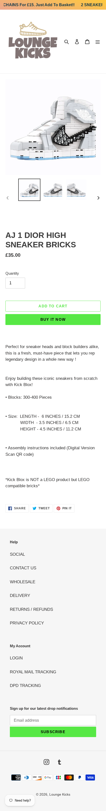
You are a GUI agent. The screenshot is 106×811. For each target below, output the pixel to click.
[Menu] (97, 41)
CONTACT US (23, 568)
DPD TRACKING (25, 685)
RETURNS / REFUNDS (31, 609)
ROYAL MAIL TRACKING (33, 672)
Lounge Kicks (59, 794)
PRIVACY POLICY (27, 623)
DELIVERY (20, 595)
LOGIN (16, 658)
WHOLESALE (22, 582)
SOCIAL (17, 554)
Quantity (12, 273)
